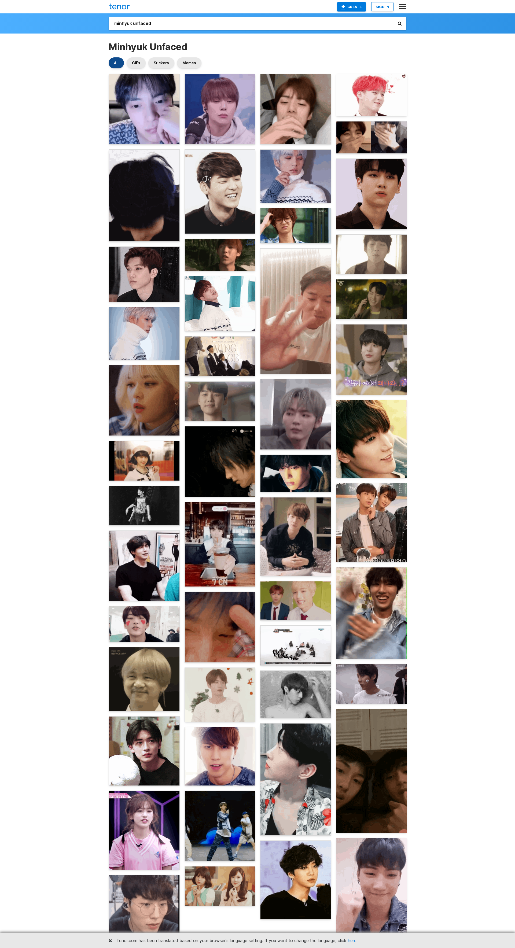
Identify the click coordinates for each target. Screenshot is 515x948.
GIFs (136, 63)
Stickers (161, 63)
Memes (189, 63)
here (352, 940)
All (116, 63)
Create (354, 7)
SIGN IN (382, 7)
